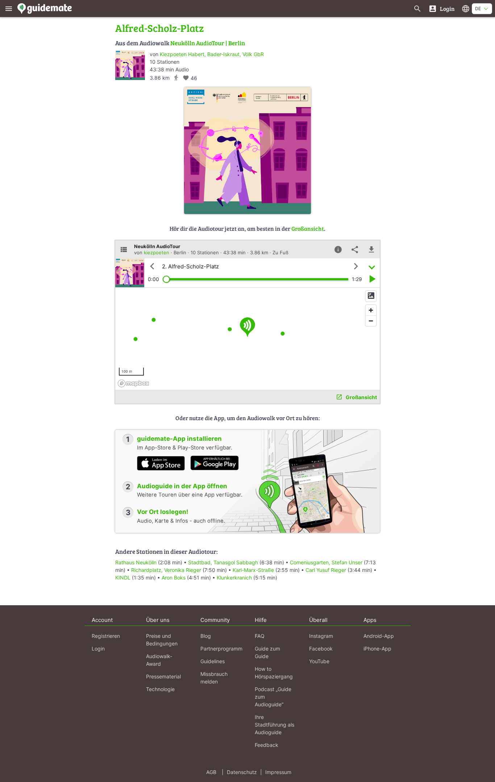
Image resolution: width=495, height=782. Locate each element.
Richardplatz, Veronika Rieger (166, 570)
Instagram (321, 636)
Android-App (378, 636)
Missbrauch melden (214, 678)
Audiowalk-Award (159, 660)
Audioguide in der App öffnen (182, 486)
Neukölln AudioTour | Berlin (207, 43)
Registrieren (106, 636)
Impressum (278, 772)
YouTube (319, 661)
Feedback (266, 745)
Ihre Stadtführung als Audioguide (274, 724)
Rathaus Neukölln (136, 562)
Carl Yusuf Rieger (325, 570)
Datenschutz (242, 772)
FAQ (260, 636)
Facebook (321, 648)
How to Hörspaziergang (274, 672)
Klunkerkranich (234, 577)
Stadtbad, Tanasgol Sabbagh (223, 562)
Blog (205, 636)
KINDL (122, 577)
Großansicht (307, 228)
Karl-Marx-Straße (253, 570)
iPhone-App (377, 648)
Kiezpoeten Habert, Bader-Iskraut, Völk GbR (212, 54)
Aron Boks (174, 577)
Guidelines (212, 661)
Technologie (160, 689)
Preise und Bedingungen (162, 640)
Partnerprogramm (221, 648)
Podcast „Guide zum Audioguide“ (273, 696)
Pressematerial (163, 676)
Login (98, 648)
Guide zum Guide (267, 652)
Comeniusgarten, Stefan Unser (326, 562)
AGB (211, 772)
